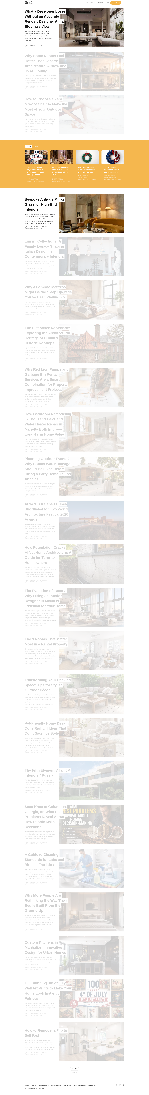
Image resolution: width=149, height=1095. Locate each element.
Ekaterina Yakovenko (31, 790)
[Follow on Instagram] (120, 1085)
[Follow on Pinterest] (123, 1085)
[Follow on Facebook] (116, 1085)
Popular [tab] (36, 146)
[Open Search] (123, 2)
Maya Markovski (30, 44)
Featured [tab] (28, 146)
